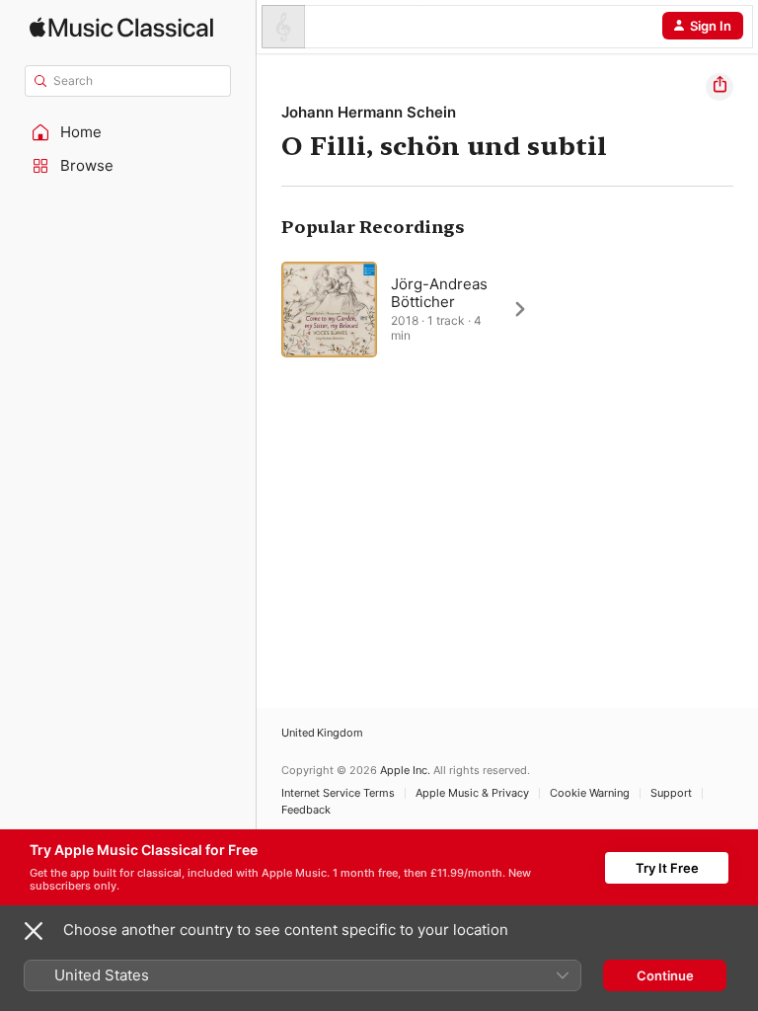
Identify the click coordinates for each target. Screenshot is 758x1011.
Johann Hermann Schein (368, 112)
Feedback (306, 810)
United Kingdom (322, 733)
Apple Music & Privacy (472, 793)
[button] (128, 132)
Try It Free (667, 868)
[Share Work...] (719, 87)
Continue (665, 975)
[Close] (33, 931)
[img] (121, 27)
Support (671, 793)
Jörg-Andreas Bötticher (439, 292)
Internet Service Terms (338, 793)
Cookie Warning (590, 793)
